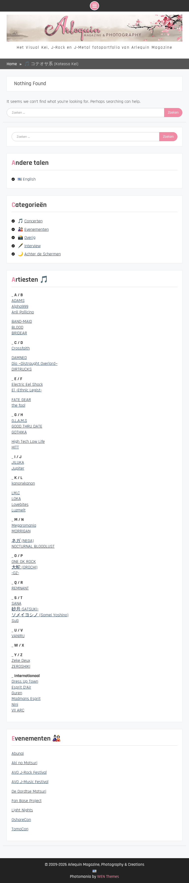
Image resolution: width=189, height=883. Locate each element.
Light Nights (22, 810)
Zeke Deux (21, 660)
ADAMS (18, 300)
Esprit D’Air (21, 687)
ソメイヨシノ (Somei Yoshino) (40, 615)
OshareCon (21, 819)
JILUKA (18, 462)
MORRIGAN (21, 531)
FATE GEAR (21, 400)
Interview (32, 246)
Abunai (18, 753)
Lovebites (20, 504)
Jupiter (18, 468)
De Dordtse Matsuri (29, 791)
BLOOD (17, 327)
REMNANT (20, 588)
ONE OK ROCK (24, 561)
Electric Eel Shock (27, 384)
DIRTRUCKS (22, 369)
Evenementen (36, 229)
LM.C (16, 493)
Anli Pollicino (23, 312)
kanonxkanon (23, 483)
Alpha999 (20, 306)
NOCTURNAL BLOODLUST (33, 546)
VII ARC (18, 710)
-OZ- (15, 573)
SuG (15, 620)
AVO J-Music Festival (30, 782)
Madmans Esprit (26, 698)
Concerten (33, 221)
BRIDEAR (19, 333)
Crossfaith (21, 348)
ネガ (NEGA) (23, 540)
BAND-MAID (22, 321)
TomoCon (20, 829)
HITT (15, 447)
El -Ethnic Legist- (27, 390)
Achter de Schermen (42, 254)
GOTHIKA (19, 432)
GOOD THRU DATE (27, 426)
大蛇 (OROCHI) (24, 567)
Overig (29, 237)
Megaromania (24, 525)
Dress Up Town (25, 681)
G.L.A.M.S (19, 420)
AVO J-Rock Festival (29, 772)
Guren (17, 693)
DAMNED (19, 357)
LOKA (16, 498)
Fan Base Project (27, 801)
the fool (18, 405)
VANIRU (18, 636)
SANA (16, 603)
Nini (15, 704)
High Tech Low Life (28, 441)
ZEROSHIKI (21, 666)
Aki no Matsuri (24, 763)
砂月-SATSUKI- (25, 609)
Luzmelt (19, 510)
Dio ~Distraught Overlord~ (35, 363)
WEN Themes (108, 876)
